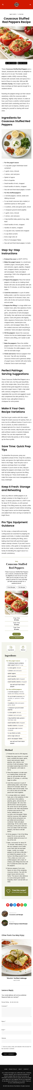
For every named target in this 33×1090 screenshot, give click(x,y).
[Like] (7, 905)
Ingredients (11, 650)
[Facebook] (11, 905)
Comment (4, 1006)
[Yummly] (21, 905)
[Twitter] (14, 905)
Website (4, 1038)
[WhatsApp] (25, 905)
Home (5, 1069)
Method (23, 650)
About (20, 1069)
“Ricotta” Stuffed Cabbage (16, 978)
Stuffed (20, 14)
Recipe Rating (5, 1002)
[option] (16, 960)
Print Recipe (23, 63)
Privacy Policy (13, 1069)
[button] (26, 661)
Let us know (15, 892)
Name (4, 1021)
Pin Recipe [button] (22, 587)
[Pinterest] (18, 905)
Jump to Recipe (11, 63)
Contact (26, 1069)
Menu (30, 4)
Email (3, 1029)
